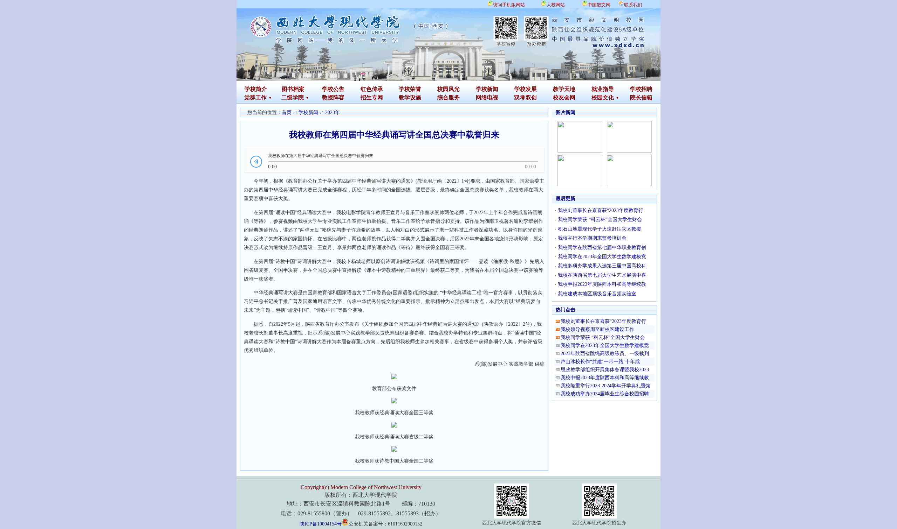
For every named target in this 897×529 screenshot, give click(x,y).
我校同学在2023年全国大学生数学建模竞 (602, 256)
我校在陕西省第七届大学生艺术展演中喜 (602, 275)
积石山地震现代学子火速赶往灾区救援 (599, 229)
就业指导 (602, 89)
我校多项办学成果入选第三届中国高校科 (602, 265)
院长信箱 (641, 97)
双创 (531, 97)
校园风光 (448, 89)
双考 (519, 97)
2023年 (332, 112)
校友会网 (564, 97)
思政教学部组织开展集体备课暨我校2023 (605, 369)
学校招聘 (641, 89)
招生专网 (372, 97)
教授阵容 (333, 97)
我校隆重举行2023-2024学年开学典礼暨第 (606, 385)
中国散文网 (599, 4)
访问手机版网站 (509, 4)
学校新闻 (487, 89)
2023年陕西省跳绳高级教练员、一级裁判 (605, 353)
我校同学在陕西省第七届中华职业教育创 (602, 247)
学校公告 (333, 89)
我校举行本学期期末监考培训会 (592, 238)
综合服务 (448, 97)
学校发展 (525, 89)
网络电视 (487, 97)
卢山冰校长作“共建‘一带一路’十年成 (600, 361)
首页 (287, 112)
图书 (287, 89)
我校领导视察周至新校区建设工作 (597, 329)
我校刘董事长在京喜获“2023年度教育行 (600, 210)
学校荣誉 (410, 89)
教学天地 (564, 89)
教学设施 (410, 97)
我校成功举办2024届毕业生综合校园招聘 (605, 393)
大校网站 (556, 4)
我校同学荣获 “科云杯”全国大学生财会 (600, 219)
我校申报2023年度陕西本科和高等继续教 (602, 284)
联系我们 (633, 4)
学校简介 (256, 89)
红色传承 (372, 89)
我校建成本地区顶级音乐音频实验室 (597, 293)
